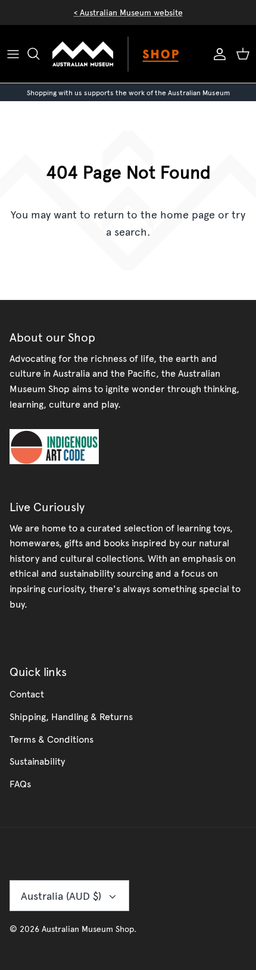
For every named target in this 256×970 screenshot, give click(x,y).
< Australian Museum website (128, 12)
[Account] (217, 53)
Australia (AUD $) (61, 895)
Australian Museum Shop (88, 928)
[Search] (39, 53)
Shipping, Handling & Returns (71, 715)
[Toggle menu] (13, 53)
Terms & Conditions (51, 738)
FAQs (20, 783)
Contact (27, 693)
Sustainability (37, 760)
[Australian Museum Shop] (128, 54)
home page (187, 213)
